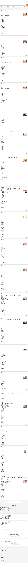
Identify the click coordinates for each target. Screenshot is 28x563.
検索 (26, 4)
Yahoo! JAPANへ (2, 560)
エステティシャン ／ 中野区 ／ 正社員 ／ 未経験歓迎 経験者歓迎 (10, 131)
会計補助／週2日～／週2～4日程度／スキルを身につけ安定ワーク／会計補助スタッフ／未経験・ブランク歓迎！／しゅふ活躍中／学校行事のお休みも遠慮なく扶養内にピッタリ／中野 (14, 375)
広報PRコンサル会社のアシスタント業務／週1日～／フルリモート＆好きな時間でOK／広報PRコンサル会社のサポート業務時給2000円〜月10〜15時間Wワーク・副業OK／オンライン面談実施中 (14, 296)
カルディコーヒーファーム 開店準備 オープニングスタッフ (9, 157)
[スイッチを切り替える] (27, 6)
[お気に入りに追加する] (26, 34)
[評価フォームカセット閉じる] (26, 534)
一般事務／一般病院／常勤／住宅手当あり (7, 403)
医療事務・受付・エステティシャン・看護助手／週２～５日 (10, 393)
